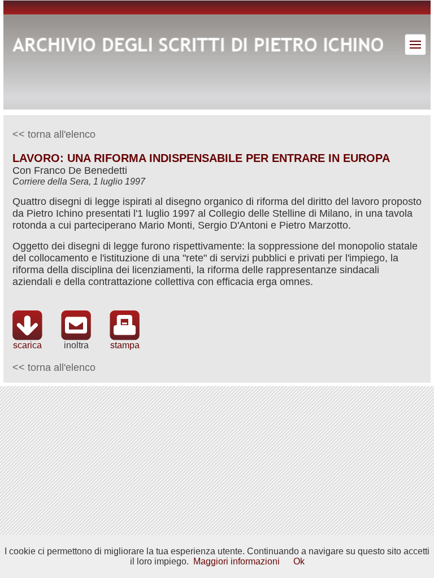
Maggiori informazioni (236, 561)
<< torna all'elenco (54, 134)
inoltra (76, 345)
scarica (27, 345)
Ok (299, 561)
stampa (125, 345)
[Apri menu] (415, 44)
